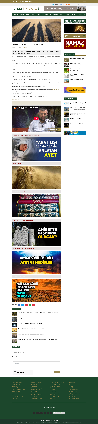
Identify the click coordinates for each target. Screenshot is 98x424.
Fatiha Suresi (72, 394)
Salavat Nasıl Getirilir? (36, 394)
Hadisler (71, 386)
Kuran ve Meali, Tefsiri (17, 396)
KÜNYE (13, 4)
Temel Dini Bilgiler (54, 396)
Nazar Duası (34, 386)
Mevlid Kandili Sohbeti (76, 118)
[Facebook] (72, 4)
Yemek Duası (53, 391)
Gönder (56, 372)
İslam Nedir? (15, 386)
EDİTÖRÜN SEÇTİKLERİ (70, 98)
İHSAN (38, 14)
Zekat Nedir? (53, 389)
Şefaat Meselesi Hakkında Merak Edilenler (76, 80)
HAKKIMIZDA (18, 4)
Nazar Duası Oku (73, 391)
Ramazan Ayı (53, 388)
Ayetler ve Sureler (16, 393)
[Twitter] (74, 4)
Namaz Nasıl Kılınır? (17, 382)
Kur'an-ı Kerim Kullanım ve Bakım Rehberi (22, 1)
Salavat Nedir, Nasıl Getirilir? (77, 123)
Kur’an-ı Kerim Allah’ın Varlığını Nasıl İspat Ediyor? (77, 64)
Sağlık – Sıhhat (53, 394)
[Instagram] (76, 4)
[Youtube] (78, 4)
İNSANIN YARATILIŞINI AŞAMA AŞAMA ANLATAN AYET (26, 135)
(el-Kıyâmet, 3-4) (56, 89)
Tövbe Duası (15, 398)
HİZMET (67, 14)
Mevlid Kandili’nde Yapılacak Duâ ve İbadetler (77, 113)
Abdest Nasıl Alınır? (36, 389)
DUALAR (61, 14)
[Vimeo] (48, 413)
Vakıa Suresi (72, 388)
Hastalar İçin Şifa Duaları (18, 388)
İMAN (33, 14)
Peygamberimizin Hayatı (37, 388)
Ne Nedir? (71, 384)
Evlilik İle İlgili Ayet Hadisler (57, 382)
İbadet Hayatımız (54, 393)
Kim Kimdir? (53, 398)
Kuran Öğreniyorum (74, 398)
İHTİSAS (22, 14)
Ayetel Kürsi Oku (35, 391)
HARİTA (23, 4)
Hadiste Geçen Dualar (36, 398)
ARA (29, 4)
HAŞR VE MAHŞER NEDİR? (19, 276)
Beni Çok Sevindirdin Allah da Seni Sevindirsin (77, 69)
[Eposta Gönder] (33, 305)
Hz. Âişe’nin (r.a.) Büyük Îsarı (77, 58)
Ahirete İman (24, 17)
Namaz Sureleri (16, 391)
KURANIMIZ (45, 14)
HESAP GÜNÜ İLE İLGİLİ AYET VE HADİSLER (23, 248)
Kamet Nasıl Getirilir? (55, 386)
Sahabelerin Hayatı (73, 389)
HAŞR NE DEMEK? (17, 163)
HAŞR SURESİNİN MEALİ (19, 191)
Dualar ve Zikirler (16, 384)
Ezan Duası (72, 396)
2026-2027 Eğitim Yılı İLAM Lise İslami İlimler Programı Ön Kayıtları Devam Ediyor (78, 104)
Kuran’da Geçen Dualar (36, 396)
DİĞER (80, 14)
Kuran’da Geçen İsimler (36, 382)
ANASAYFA (15, 14)
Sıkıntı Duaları (34, 384)
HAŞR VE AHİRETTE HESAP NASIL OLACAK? (23, 220)
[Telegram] (84, 4)
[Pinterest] (82, 4)
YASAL (26, 4)
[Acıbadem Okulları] (75, 133)
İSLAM (27, 14)
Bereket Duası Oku (35, 393)
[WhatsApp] (80, 4)
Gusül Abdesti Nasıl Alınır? (18, 389)
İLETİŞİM (33, 4)
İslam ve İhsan (15, 99)
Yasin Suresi (72, 382)
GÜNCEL (74, 14)
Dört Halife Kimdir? (55, 384)
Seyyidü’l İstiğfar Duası (74, 393)
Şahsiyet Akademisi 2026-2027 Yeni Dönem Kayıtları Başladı (77, 108)
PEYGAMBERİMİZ (54, 14)
